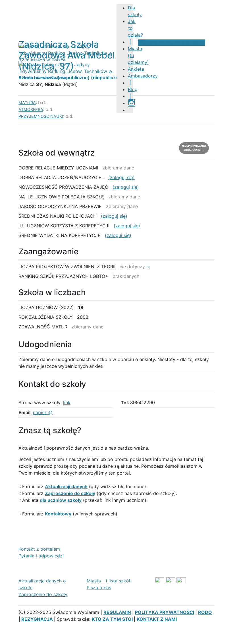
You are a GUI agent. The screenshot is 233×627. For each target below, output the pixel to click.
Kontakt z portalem (39, 549)
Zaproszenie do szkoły (42, 594)
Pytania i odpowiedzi (41, 556)
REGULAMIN (117, 612)
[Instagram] (131, 103)
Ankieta (136, 69)
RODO (205, 612)
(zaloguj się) (121, 177)
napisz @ (43, 412)
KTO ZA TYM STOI (112, 619)
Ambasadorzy (143, 76)
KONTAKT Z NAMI (157, 619)
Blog (133, 89)
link (66, 402)
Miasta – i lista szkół (108, 581)
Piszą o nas (99, 587)
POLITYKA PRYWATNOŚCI (164, 612)
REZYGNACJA (37, 619)
